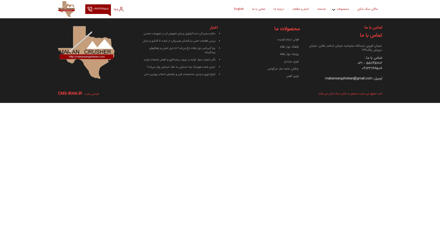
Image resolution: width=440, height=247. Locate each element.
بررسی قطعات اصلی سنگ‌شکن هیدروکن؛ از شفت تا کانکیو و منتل (179, 41)
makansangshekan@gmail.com (348, 78)
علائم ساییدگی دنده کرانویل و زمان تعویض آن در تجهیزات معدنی (179, 34)
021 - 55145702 (370, 63)
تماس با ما (258, 9)
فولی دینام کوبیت (288, 39)
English (239, 9)
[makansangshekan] (69, 9)
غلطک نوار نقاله (289, 47)
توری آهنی (292, 76)
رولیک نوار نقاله (289, 54)
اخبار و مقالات (300, 9)
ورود (115, 9)
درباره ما (279, 9)
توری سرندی (291, 61)
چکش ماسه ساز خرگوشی (283, 69)
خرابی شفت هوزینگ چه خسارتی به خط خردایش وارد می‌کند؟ (181, 67)
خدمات (321, 9)
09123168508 (100, 9)
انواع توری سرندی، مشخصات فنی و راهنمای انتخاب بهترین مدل (179, 74)
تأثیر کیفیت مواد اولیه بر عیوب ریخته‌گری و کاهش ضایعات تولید (179, 60)
